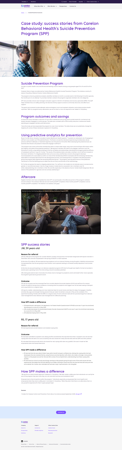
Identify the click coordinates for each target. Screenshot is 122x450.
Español (81, 1)
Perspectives (63, 6)
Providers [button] (24, 1)
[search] (64, 1)
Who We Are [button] (51, 6)
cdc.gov (78, 394)
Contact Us (73, 6)
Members (33, 1)
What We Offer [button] (38, 6)
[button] (26, 13)
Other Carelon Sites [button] (92, 1)
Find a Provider (73, 1)
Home (22, 12)
